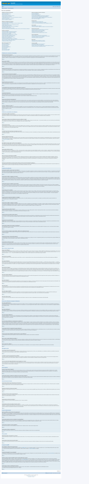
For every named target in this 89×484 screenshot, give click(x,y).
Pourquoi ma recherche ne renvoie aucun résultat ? (38, 30)
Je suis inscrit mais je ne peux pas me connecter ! (8, 15)
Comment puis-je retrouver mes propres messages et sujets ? (39, 32)
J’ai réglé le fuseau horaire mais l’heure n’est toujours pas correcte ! (10, 24)
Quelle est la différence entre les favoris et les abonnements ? (39, 35)
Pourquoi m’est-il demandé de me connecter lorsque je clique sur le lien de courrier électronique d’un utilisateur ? (16, 28)
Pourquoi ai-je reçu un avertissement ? (7, 37)
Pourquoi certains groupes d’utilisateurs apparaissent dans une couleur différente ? (42, 17)
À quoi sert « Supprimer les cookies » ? (7, 19)
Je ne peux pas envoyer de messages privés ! (37, 21)
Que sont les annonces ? (5, 47)
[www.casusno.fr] (6, 3)
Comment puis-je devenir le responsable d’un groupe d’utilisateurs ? (40, 16)
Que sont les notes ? (4, 48)
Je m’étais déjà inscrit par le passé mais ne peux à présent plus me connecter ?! (12, 17)
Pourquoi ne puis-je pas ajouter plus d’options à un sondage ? (9, 34)
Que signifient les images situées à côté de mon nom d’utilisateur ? (10, 26)
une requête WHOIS (25, 459)
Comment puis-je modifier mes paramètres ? (7, 22)
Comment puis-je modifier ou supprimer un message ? (8, 32)
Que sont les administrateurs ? (35, 13)
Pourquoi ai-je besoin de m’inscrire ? (6, 13)
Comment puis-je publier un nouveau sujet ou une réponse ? (9, 31)
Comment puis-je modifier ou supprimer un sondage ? (8, 35)
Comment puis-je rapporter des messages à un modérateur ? (9, 38)
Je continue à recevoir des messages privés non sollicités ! (39, 22)
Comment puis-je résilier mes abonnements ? (37, 37)
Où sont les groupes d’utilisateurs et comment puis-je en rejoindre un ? (40, 15)
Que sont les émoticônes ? (5, 45)
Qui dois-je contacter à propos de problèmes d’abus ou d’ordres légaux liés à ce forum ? (43, 45)
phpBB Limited (24, 447)
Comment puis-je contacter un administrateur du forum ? (39, 46)
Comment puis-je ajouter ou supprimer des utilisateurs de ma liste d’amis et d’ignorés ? (42, 26)
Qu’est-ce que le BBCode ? (5, 43)
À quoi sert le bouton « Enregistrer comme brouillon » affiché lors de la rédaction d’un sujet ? (13, 39)
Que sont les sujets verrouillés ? (6, 49)
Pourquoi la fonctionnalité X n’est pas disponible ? (38, 44)
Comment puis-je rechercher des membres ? (37, 31)
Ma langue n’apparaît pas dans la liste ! (7, 25)
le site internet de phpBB (5, 139)
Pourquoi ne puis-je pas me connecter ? (7, 16)
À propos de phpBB (32, 448)
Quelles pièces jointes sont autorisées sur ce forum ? (38, 40)
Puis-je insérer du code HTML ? (6, 44)
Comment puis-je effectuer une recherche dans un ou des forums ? (40, 29)
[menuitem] (3, 6)
